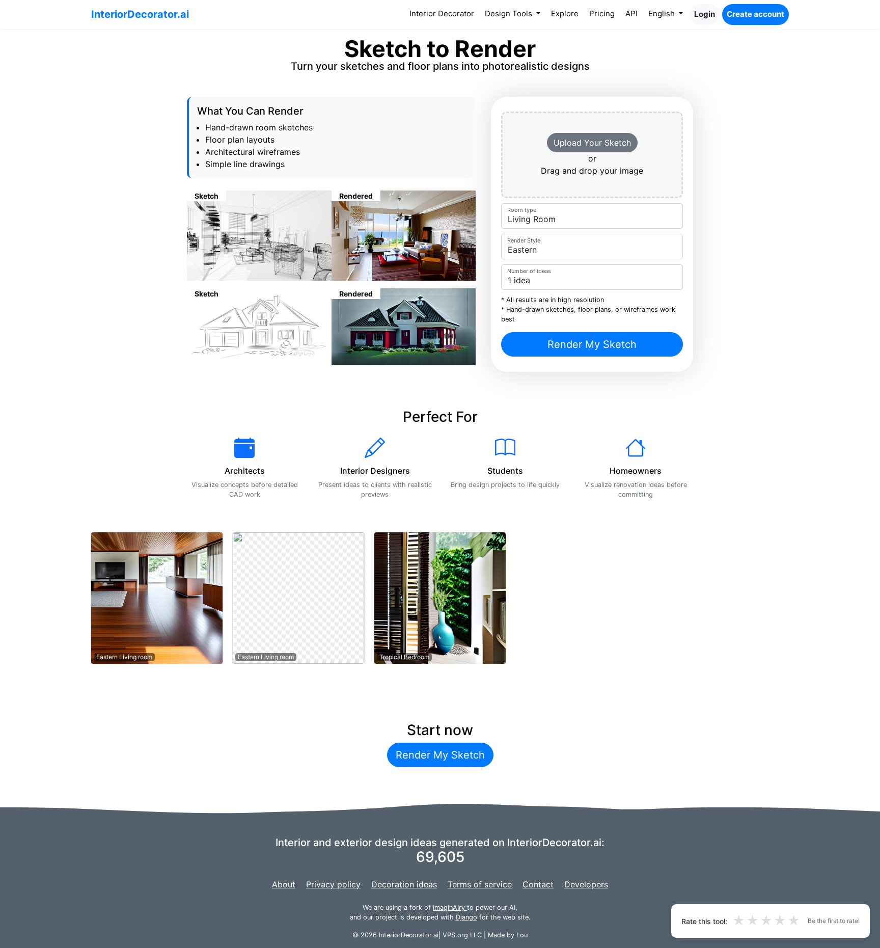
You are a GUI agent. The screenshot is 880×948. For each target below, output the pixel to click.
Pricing (602, 13)
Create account (755, 14)
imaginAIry (450, 907)
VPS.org (455, 935)
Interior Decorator (443, 13)
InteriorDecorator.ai (140, 14)
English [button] (662, 13)
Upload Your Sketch (592, 143)
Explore (565, 13)
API (631, 13)
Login (704, 14)
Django (466, 917)
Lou (522, 935)
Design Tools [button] (509, 13)
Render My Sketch (592, 344)
